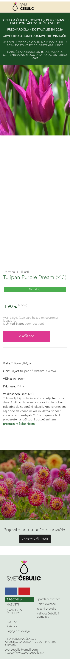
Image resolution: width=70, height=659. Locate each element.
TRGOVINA (14, 599)
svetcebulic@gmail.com (21, 649)
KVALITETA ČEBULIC (14, 611)
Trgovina (9, 271)
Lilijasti (24, 271)
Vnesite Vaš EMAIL (35, 539)
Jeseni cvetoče (46, 608)
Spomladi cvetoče (48, 599)
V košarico (26, 336)
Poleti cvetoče (46, 604)
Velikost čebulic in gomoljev (48, 615)
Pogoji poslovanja (18, 631)
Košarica (12, 626)
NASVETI (13, 604)
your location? (25, 323)
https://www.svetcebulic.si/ (24, 652)
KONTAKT (13, 621)
